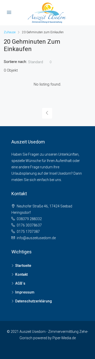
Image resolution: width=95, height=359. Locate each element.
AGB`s (20, 283)
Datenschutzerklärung (33, 301)
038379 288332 (29, 219)
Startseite (23, 266)
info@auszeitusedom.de (36, 238)
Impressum (24, 292)
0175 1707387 (28, 232)
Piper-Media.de (64, 338)
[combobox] (40, 62)
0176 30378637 (29, 225)
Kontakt (21, 274)
